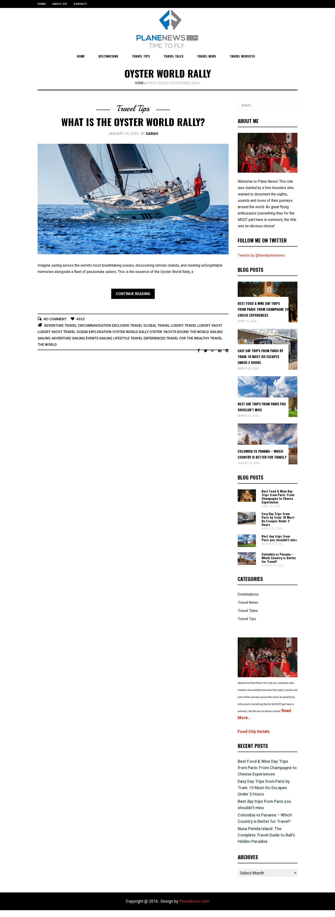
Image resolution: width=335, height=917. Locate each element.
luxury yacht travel (56, 332)
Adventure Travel (60, 325)
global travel (156, 325)
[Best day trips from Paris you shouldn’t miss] (247, 545)
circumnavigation (94, 325)
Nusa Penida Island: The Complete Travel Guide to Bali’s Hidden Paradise (266, 835)
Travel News (206, 56)
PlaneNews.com (194, 901)
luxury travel (184, 325)
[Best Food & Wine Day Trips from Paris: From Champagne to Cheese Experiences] (247, 500)
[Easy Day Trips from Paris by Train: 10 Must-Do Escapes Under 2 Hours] (247, 523)
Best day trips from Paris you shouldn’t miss (279, 538)
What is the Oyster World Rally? (133, 122)
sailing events (85, 338)
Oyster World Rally (130, 332)
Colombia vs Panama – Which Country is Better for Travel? (279, 558)
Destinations (108, 56)
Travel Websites (242, 56)
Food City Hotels (253, 731)
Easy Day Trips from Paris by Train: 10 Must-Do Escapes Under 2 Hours (260, 356)
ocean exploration (93, 332)
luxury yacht (210, 325)
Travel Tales (173, 56)
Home (42, 4)
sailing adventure (54, 338)
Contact (80, 4)
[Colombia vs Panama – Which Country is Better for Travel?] (247, 563)
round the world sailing (200, 332)
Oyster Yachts (162, 332)
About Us (59, 4)
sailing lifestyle (114, 338)
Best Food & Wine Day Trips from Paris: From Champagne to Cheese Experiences (263, 309)
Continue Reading (133, 294)
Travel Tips (141, 56)
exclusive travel (127, 325)
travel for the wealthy (187, 338)
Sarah (152, 133)
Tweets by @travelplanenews (261, 255)
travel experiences (147, 338)
